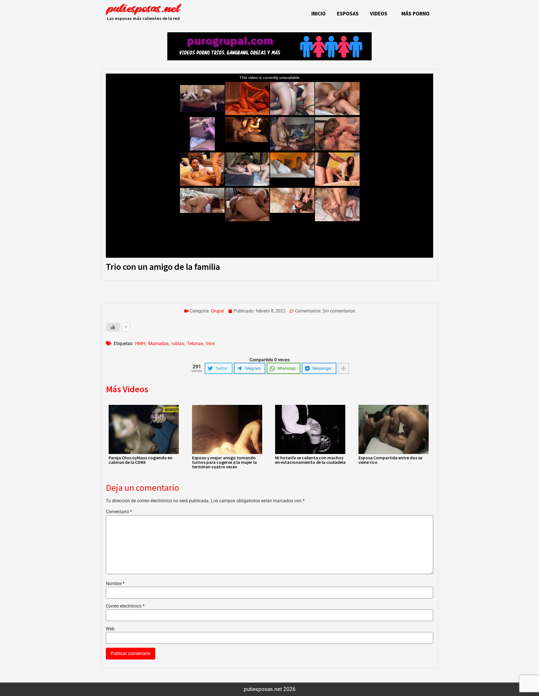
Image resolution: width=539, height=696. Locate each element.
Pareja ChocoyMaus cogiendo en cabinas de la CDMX (140, 460)
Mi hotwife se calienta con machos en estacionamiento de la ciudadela (310, 460)
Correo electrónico (125, 606)
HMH (140, 343)
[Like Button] (113, 327)
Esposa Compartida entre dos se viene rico (390, 460)
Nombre (115, 583)
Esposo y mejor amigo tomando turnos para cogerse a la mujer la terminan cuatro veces (224, 462)
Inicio (318, 13)
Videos (378, 13)
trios (210, 343)
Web (110, 629)
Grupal (217, 311)
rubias (178, 343)
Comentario (119, 512)
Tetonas (195, 343)
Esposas (348, 13)
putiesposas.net (143, 9)
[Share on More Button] (343, 368)
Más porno (415, 13)
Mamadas (158, 343)
